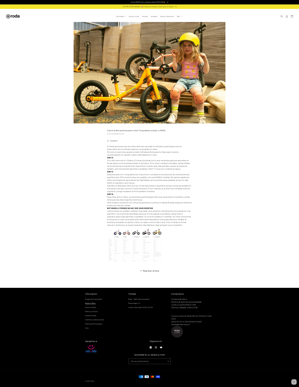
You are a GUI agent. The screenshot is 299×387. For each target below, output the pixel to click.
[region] (149, 2)
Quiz (87, 328)
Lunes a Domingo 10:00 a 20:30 (140, 307)
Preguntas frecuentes (93, 299)
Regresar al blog (151, 270)
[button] (121, 16)
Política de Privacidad (93, 324)
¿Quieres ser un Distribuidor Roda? (186, 321)
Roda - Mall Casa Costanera (139, 299)
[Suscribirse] (167, 361)
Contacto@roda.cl (179, 299)
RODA (92, 381)
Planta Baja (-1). (134, 303)
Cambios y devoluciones (94, 320)
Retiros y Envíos (91, 311)
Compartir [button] (114, 141)
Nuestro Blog (90, 303)
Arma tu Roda (90, 307)
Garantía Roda (90, 316)
